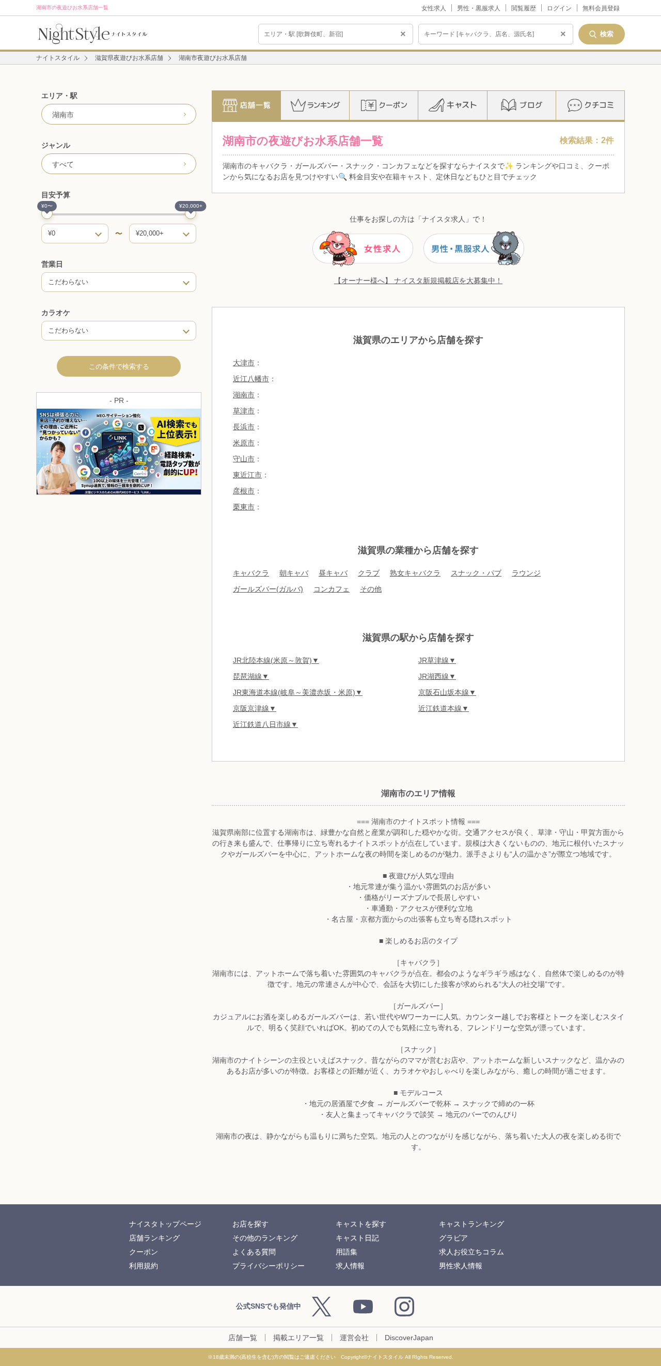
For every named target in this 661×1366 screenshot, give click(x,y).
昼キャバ (333, 573)
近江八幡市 (251, 379)
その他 (371, 589)
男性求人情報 (460, 1266)
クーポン (143, 1252)
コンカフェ (331, 589)
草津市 (244, 411)
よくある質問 (254, 1252)
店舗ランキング (154, 1238)
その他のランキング (264, 1238)
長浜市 (244, 427)
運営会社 (354, 1337)
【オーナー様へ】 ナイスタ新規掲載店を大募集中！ (418, 280)
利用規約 (143, 1266)
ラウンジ (526, 573)
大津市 (244, 363)
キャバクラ (251, 573)
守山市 (244, 459)
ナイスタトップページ (165, 1224)
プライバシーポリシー (268, 1266)
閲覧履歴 (523, 8)
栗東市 (244, 507)
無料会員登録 (601, 8)
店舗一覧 (242, 1337)
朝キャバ (293, 573)
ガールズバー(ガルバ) (268, 589)
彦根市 (244, 491)
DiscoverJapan (409, 1337)
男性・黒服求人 (478, 8)
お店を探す (250, 1224)
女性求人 (433, 8)
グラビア (453, 1238)
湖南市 (244, 395)
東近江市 (247, 475)
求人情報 (350, 1266)
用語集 (346, 1252)
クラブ (369, 573)
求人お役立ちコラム (471, 1252)
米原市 (244, 443)
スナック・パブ (476, 573)
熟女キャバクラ (415, 573)
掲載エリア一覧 (298, 1337)
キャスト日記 (357, 1238)
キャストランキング (471, 1224)
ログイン (559, 8)
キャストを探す (361, 1224)
